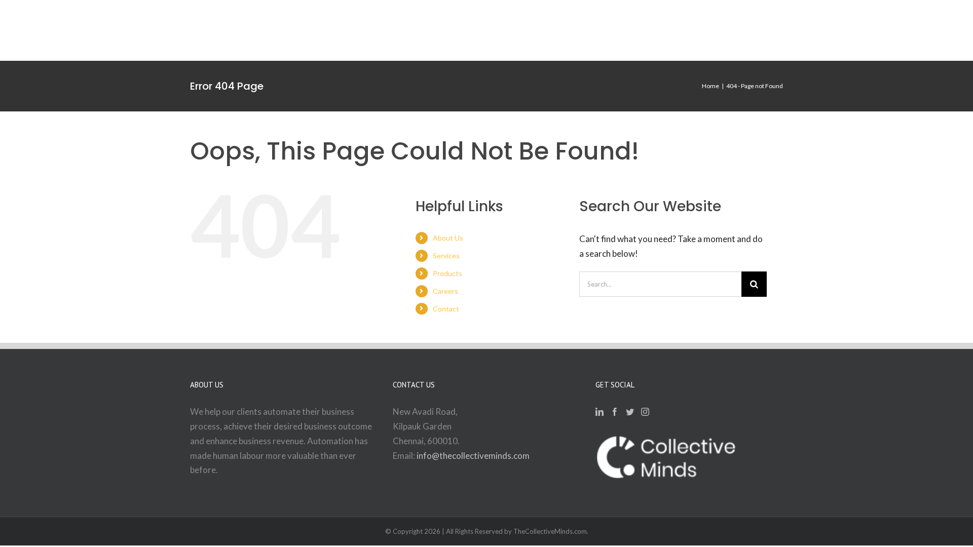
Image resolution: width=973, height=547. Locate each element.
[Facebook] (615, 412)
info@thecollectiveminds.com (473, 455)
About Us (448, 237)
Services (446, 255)
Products (447, 273)
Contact (446, 308)
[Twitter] (630, 412)
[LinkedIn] (599, 412)
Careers (445, 291)
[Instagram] (645, 412)
